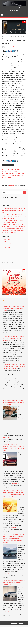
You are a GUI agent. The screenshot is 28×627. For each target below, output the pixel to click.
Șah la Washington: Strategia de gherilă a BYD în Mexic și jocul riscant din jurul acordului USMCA (14, 582)
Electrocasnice (7, 246)
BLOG (5, 242)
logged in (11, 185)
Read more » (6, 437)
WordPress (14, 623)
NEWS (3, 38)
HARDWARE (21, 36)
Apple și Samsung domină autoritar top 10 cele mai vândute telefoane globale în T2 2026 (14, 210)
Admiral (21, 623)
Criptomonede (7, 244)
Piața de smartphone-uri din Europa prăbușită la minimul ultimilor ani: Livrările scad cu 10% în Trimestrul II (13, 230)
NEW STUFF (6, 252)
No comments (13, 36)
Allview (4, 164)
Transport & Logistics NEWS (13, 301)
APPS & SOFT (6, 240)
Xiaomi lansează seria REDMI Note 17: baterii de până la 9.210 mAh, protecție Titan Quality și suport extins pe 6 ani (14, 216)
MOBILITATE (6, 250)
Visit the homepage (23, 201)
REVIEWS (5, 256)
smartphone (10, 164)
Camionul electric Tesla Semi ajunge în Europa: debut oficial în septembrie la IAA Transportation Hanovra (14, 366)
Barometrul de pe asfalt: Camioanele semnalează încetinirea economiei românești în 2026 (13, 338)
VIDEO (5, 258)
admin (12, 47)
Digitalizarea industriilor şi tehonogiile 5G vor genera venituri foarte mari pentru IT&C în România (13, 175)
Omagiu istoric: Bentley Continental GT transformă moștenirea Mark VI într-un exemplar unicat (13, 402)
